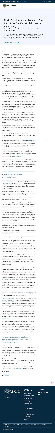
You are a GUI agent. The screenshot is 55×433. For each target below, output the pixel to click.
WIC (25, 140)
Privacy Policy (43, 424)
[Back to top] (52, 383)
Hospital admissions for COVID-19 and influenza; (13, 174)
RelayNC (27, 416)
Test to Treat (12, 134)
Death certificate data (7, 176)
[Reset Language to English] (44, 1)
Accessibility (27, 424)
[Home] (9, 4)
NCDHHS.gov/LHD (18, 121)
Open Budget (6, 426)
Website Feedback (20, 424)
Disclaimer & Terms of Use (35, 424)
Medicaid (22, 140)
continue (22, 134)
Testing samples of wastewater (9, 177)
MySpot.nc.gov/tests (31, 129)
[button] (48, 5)
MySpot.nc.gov (5, 121)
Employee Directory (7, 424)
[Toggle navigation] (52, 5)
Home (4, 10)
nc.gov (14, 424)
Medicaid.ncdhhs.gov (16, 156)
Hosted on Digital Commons (8, 429)
